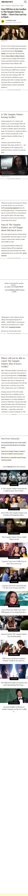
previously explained (12, 208)
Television (7, 5)
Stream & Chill (15, 5)
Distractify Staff (11, 20)
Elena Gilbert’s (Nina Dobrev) (15, 56)
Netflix (21, 5)
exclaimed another (15, 327)
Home (2, 5)
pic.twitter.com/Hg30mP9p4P (14, 287)
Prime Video (22, 375)
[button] (26, 2)
